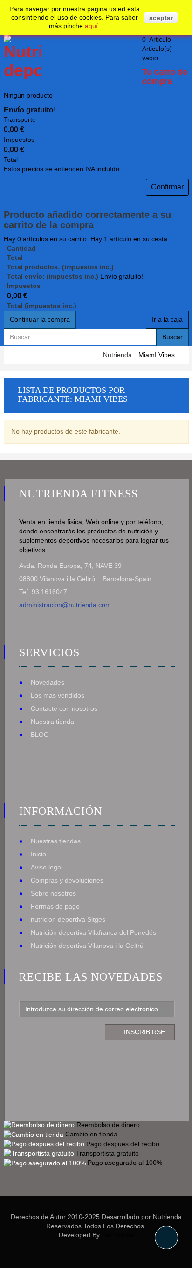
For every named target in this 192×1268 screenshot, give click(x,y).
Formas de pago (55, 906)
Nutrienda (117, 354)
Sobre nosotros (53, 893)
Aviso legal (46, 867)
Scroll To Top (166, 1237)
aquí (91, 25)
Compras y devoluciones (67, 880)
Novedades (47, 682)
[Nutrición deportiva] (21, 57)
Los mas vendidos (57, 695)
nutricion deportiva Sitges (68, 919)
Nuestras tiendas (56, 841)
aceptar (161, 17)
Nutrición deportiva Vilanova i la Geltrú (87, 945)
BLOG (40, 734)
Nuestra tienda (52, 721)
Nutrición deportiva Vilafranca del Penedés (93, 932)
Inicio (38, 854)
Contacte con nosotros (64, 708)
